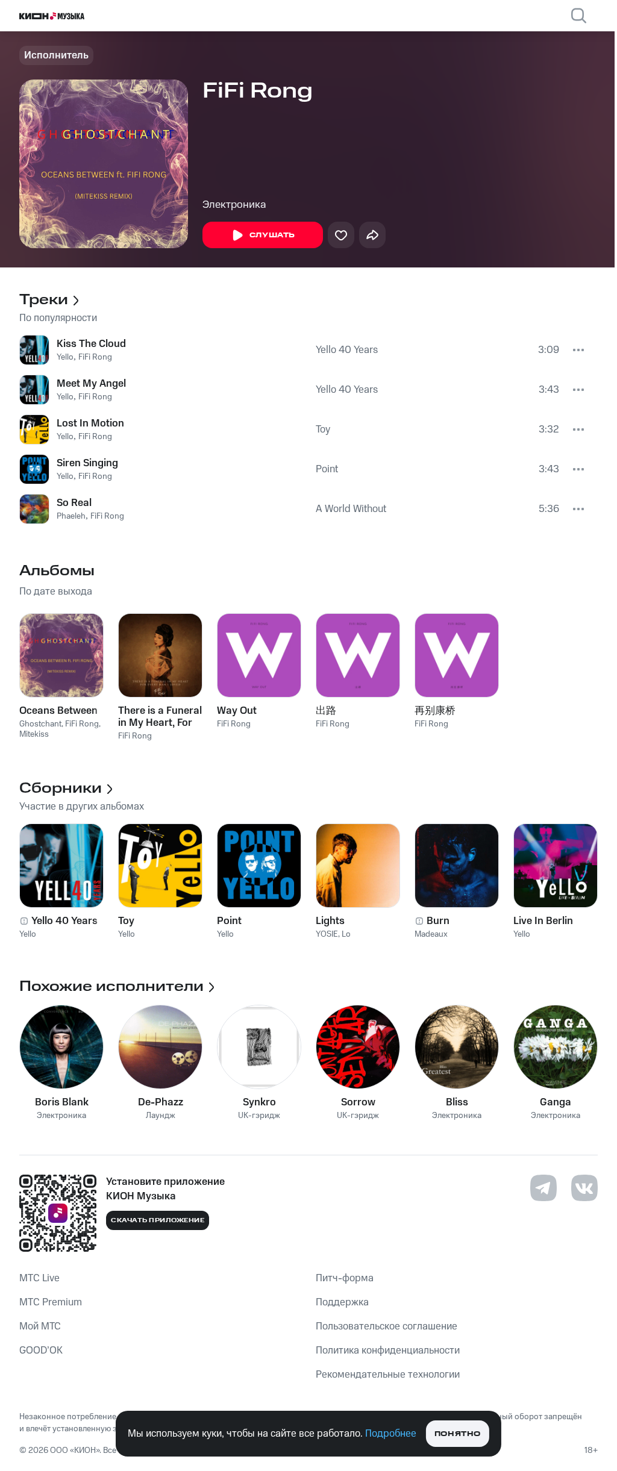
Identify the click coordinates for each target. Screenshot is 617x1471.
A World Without (351, 509)
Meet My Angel (91, 383)
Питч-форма (345, 1278)
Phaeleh (71, 516)
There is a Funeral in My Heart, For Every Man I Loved (160, 717)
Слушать (272, 235)
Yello (65, 357)
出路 (326, 711)
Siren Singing (87, 463)
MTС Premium (50, 1302)
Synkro (259, 1102)
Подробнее (390, 1433)
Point (327, 469)
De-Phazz (160, 1102)
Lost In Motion (90, 423)
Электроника (234, 205)
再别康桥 (435, 711)
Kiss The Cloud (91, 344)
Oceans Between (58, 711)
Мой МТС (40, 1326)
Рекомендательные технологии (388, 1374)
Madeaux (431, 934)
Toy (323, 429)
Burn (438, 921)
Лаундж (160, 1116)
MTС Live (39, 1278)
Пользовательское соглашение (386, 1326)
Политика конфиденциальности (388, 1350)
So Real (74, 503)
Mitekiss (34, 734)
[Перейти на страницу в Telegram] (543, 1188)
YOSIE (327, 934)
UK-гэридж (259, 1116)
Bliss (457, 1102)
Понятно (457, 1434)
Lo (346, 934)
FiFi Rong (95, 357)
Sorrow (358, 1102)
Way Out (237, 711)
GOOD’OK (41, 1350)
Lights (330, 921)
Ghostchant (40, 724)
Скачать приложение (157, 1220)
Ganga (555, 1102)
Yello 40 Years (347, 350)
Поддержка (342, 1302)
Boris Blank (62, 1102)
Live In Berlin (543, 921)
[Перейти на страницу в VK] (584, 1188)
